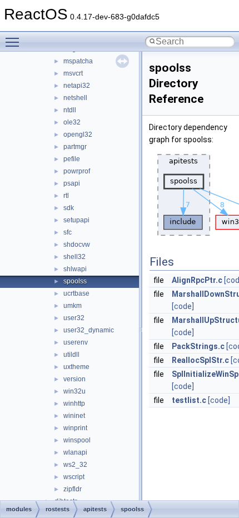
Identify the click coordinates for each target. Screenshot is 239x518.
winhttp (74, 403)
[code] (183, 306)
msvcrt (73, 73)
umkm (72, 306)
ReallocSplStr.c (200, 360)
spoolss (75, 281)
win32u (74, 391)
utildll (71, 354)
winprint (75, 428)
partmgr (75, 147)
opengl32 (77, 134)
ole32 (72, 122)
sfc (67, 232)
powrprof (76, 171)
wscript (73, 477)
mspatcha (78, 61)
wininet (74, 416)
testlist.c (189, 400)
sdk (68, 208)
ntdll (69, 110)
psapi (71, 183)
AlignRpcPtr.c (197, 280)
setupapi (76, 220)
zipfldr (72, 489)
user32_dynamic (88, 330)
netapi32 (76, 85)
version (74, 379)
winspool (77, 440)
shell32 (74, 257)
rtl (66, 196)
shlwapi (75, 269)
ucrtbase (76, 293)
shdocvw (76, 244)
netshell (75, 98)
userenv (75, 342)
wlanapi (75, 452)
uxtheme (76, 367)
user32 (73, 318)
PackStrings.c (198, 346)
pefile (71, 159)
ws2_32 (75, 465)
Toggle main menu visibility (14, 42)
